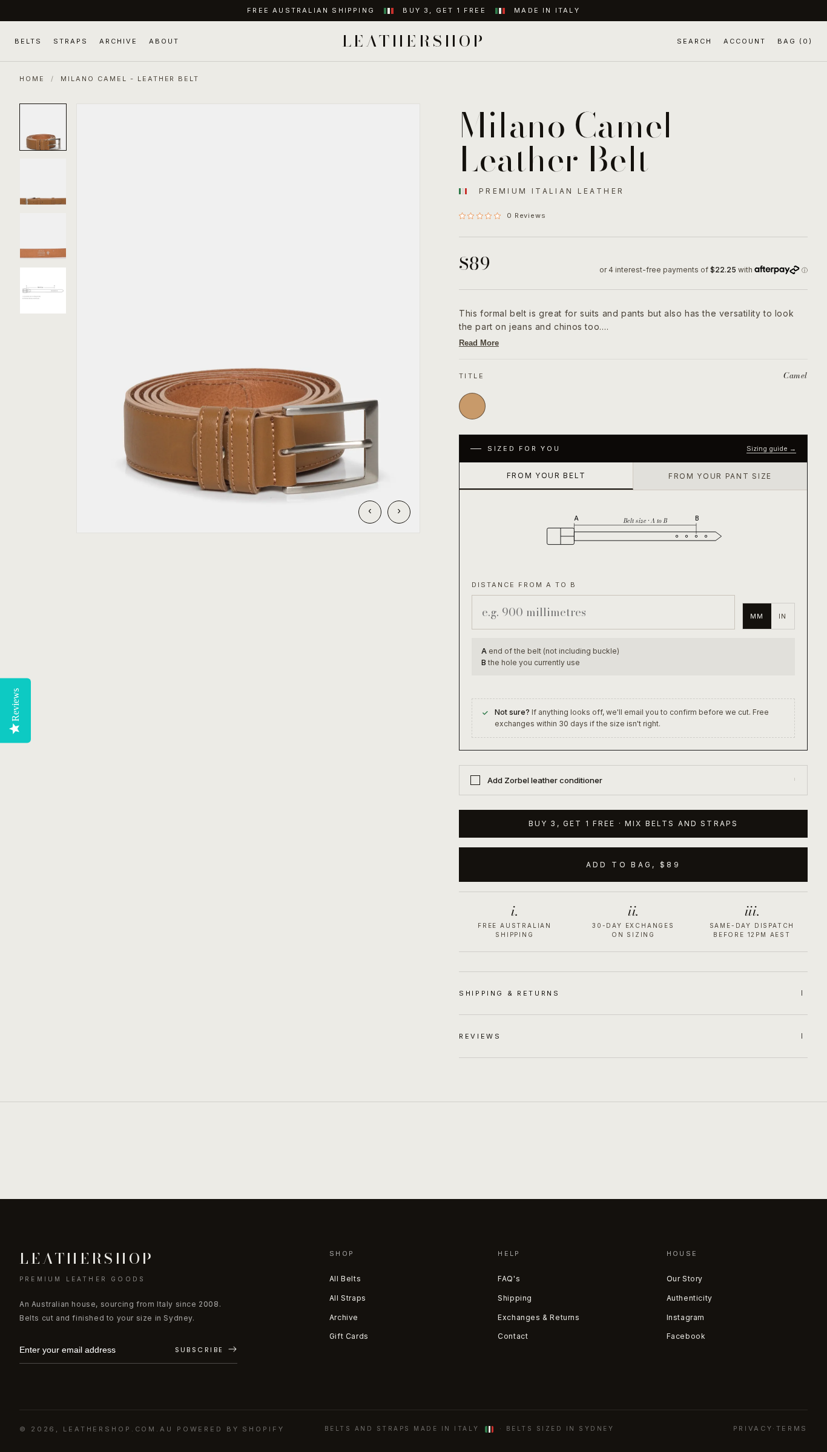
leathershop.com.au (118, 1429)
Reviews (480, 1036)
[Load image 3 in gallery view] (43, 236)
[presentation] (248, 318)
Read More (479, 342)
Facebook (686, 1336)
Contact (513, 1336)
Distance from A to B (524, 584)
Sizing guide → (771, 448)
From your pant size (720, 476)
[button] (694, 41)
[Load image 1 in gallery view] (43, 127)
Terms (792, 1428)
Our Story (685, 1278)
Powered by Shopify (231, 1429)
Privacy (753, 1428)
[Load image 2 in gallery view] (43, 182)
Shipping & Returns (509, 993)
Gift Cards (349, 1336)
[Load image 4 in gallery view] (43, 291)
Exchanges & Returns (538, 1317)
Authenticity (690, 1298)
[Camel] (472, 406)
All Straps (347, 1298)
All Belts (345, 1278)
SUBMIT (205, 1350)
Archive (343, 1317)
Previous (369, 512)
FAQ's (509, 1278)
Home (32, 78)
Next (398, 512)
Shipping (515, 1298)
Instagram (686, 1317)
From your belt (546, 475)
